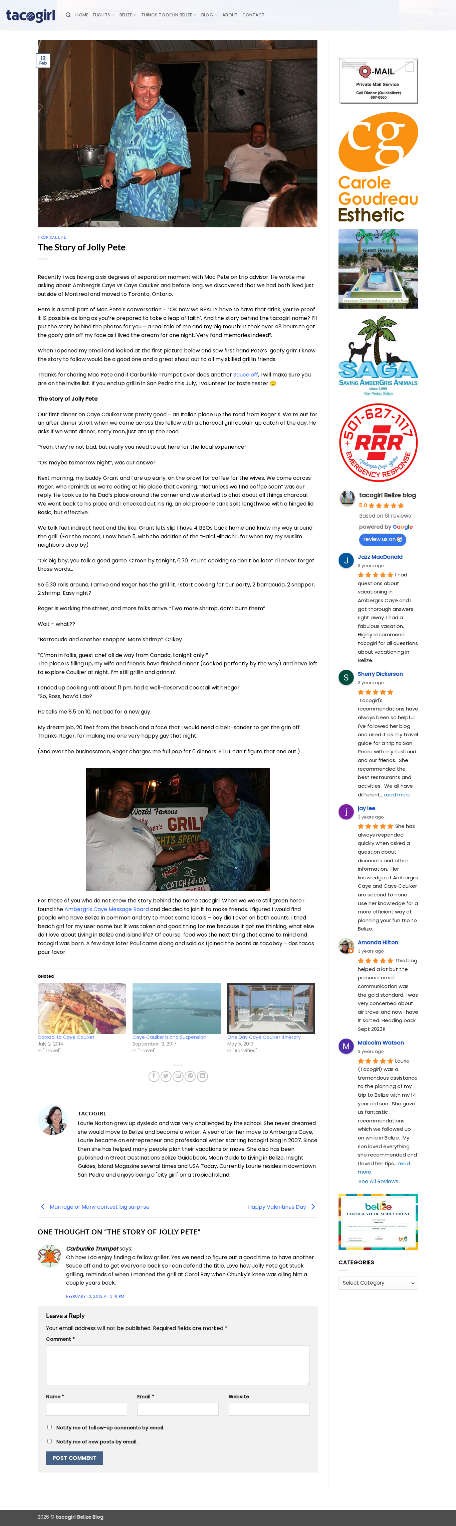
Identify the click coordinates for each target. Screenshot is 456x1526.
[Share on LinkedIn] (202, 1076)
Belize (126, 15)
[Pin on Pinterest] (190, 1076)
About (229, 15)
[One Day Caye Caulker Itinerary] (271, 1008)
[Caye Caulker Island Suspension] (177, 1008)
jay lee (366, 808)
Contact (253, 15)
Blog (207, 15)
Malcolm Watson (381, 1043)
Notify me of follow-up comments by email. (110, 1427)
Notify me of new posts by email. (97, 1441)
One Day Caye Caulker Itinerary (264, 1037)
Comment (60, 1339)
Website (239, 1396)
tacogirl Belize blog (387, 495)
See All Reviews (378, 1181)
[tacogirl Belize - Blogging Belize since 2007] (30, 15)
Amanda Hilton (378, 942)
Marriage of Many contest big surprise (99, 1207)
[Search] (68, 15)
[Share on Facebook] (154, 1076)
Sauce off (245, 374)
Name (55, 1396)
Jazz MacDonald (380, 557)
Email (145, 1396)
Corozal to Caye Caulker (66, 1037)
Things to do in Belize (166, 15)
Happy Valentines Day (277, 1207)
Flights (101, 15)
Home (81, 15)
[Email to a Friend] (178, 1076)
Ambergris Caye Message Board (106, 909)
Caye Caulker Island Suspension (169, 1037)
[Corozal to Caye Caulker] (82, 1008)
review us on (379, 539)
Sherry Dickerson (380, 674)
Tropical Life (52, 237)
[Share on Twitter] (166, 1076)
